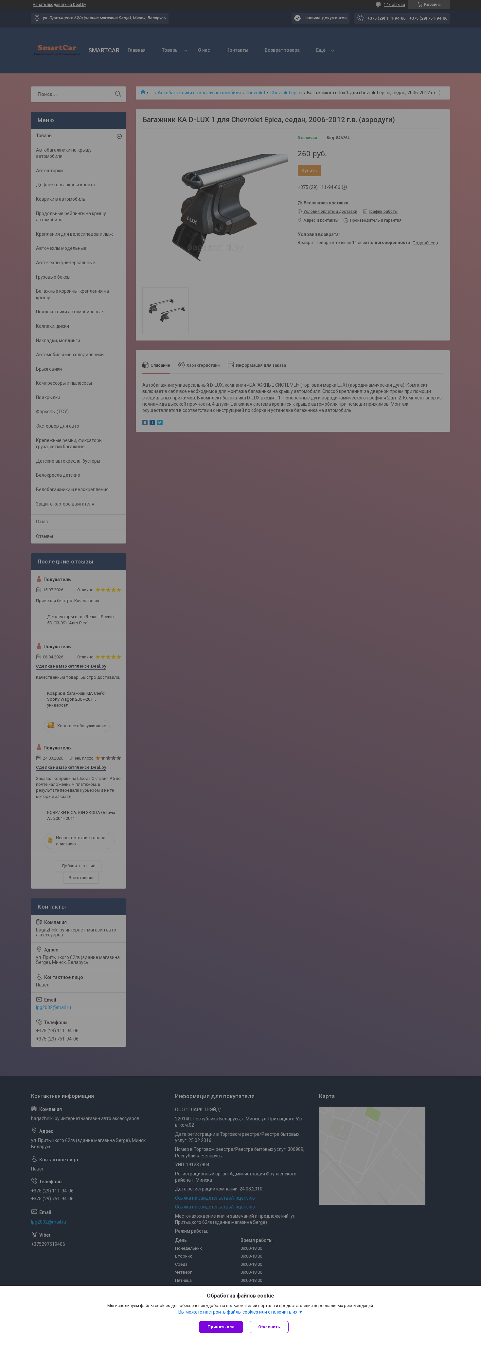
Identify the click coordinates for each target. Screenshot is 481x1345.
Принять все (221, 1326)
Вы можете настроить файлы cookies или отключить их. (238, 1312)
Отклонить (269, 1326)
